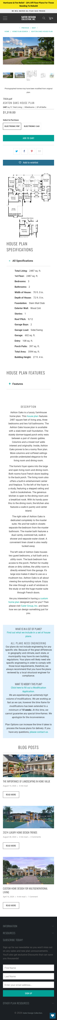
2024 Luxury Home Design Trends (20, 832)
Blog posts (28, 747)
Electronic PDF (12, 126)
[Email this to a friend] (39, 151)
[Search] (44, 18)
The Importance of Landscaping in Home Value (26, 781)
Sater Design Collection (32, 1013)
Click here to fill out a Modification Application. (28, 687)
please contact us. (39, 732)
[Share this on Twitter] (16, 151)
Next (34, 28)
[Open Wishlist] (53, 1016)
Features (17, 383)
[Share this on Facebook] (24, 151)
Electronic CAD (31, 126)
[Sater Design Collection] (28, 18)
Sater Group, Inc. (29, 605)
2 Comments (35, 837)
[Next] (52, 50)
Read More (11, 794)
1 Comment (33, 897)
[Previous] (5, 50)
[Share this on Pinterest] (32, 151)
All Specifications (22, 260)
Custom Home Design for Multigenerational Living (25, 890)
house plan (32, 416)
